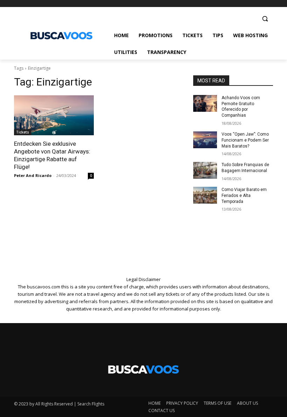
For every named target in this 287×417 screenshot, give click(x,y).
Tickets (22, 132)
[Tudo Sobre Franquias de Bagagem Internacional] (205, 170)
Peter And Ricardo (32, 175)
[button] (265, 19)
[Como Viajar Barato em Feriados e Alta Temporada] (205, 195)
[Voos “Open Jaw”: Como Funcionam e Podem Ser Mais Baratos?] (205, 139)
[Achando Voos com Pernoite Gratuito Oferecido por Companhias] (205, 103)
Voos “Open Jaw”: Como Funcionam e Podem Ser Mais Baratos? (245, 140)
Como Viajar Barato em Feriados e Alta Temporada (244, 195)
